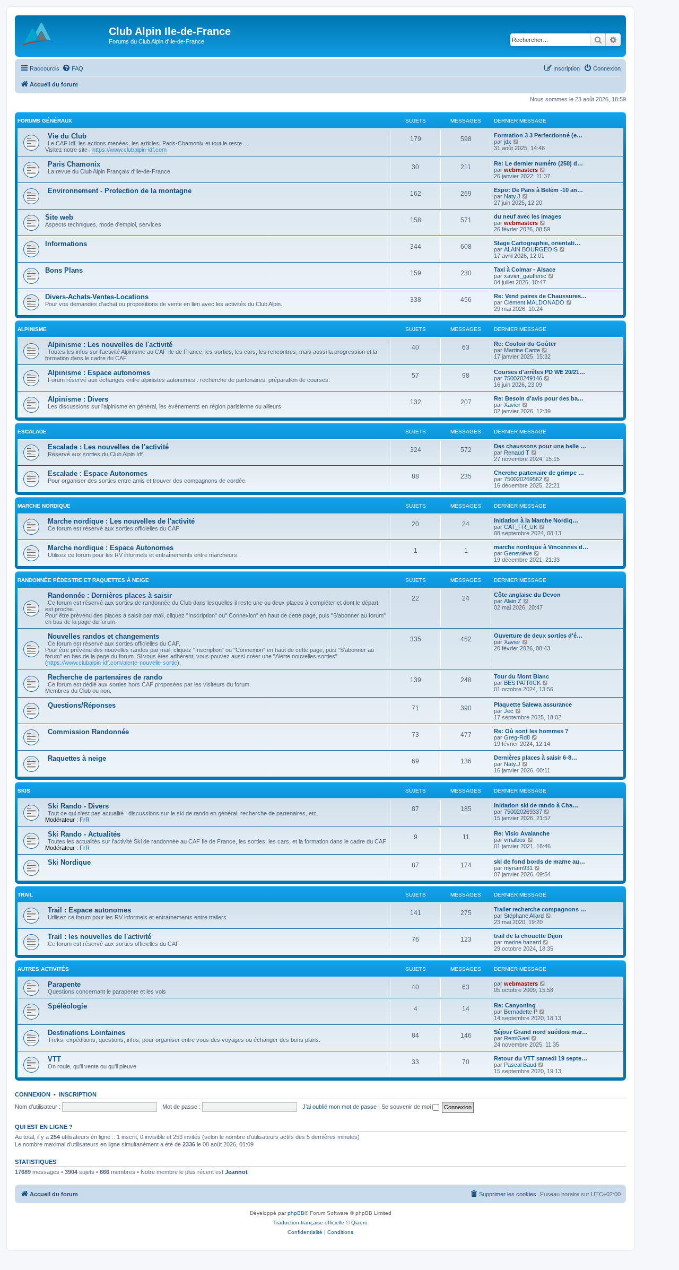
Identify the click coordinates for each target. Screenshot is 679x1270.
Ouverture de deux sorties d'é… (538, 635)
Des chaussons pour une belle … (540, 446)
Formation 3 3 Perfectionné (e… (538, 135)
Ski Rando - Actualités (84, 834)
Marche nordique (44, 506)
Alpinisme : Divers (78, 399)
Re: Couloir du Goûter (525, 344)
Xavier (512, 405)
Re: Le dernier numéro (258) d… (538, 163)
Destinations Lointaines (86, 1033)
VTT (54, 1059)
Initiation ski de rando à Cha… (536, 805)
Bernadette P (520, 1011)
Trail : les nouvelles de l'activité (99, 937)
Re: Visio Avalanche (522, 833)
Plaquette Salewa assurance (533, 704)
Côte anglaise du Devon (527, 594)
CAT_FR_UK (520, 527)
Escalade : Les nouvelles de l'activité (108, 447)
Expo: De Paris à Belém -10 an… (538, 190)
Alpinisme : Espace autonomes (99, 373)
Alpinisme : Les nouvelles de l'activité (110, 345)
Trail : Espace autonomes (89, 910)
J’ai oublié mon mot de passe (339, 1106)
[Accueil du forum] (63, 34)
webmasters (521, 170)
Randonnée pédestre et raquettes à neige (83, 580)
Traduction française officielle (308, 1222)
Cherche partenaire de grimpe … (539, 472)
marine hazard (522, 942)
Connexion (32, 1094)
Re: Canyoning (515, 1005)
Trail (25, 895)
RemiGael (516, 1038)
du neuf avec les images (527, 216)
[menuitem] (72, 68)
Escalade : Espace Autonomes (97, 473)
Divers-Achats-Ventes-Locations (97, 297)
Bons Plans (64, 270)
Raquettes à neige (77, 758)
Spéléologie (67, 1006)
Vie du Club (67, 136)
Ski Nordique (69, 862)
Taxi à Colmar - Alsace (524, 269)
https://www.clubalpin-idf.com (129, 149)
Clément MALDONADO (534, 302)
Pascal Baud (520, 1065)
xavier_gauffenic (525, 276)
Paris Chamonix (74, 164)
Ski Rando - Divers (78, 806)
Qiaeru (359, 1222)
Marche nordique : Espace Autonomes (110, 548)
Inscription (78, 1094)
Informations (66, 244)
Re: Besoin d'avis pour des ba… (539, 398)
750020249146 (523, 378)
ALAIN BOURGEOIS (531, 249)
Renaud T (516, 452)
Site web (59, 217)
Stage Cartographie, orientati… (537, 243)
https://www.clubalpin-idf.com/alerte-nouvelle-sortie (112, 662)
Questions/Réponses (82, 705)
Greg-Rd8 (517, 737)
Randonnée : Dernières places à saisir (110, 595)
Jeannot (236, 1172)
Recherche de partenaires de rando (105, 677)
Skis (24, 791)
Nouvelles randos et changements (103, 636)
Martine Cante (522, 350)
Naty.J (512, 196)
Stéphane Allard (524, 915)
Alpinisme (32, 329)
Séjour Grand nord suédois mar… (541, 1032)
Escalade (32, 431)
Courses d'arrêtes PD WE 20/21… (539, 372)
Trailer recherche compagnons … (540, 909)
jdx (507, 141)
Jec (508, 711)
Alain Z (512, 601)
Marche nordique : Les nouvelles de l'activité (121, 521)
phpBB (296, 1213)
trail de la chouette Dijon (528, 936)
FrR (85, 819)
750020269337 (523, 811)
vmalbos (515, 840)
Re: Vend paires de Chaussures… (540, 296)
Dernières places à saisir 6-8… (535, 757)
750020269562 (523, 479)
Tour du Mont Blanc (521, 676)
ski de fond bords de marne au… (539, 861)
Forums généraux (45, 121)
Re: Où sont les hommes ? (531, 731)
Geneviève (518, 553)
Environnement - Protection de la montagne (119, 191)
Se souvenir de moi (406, 1106)
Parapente (64, 984)
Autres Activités (43, 969)
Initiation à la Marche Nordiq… (536, 520)
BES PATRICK (522, 683)
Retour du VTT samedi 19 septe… (540, 1058)
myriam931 (518, 868)
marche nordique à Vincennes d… (541, 547)
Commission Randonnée (88, 732)
